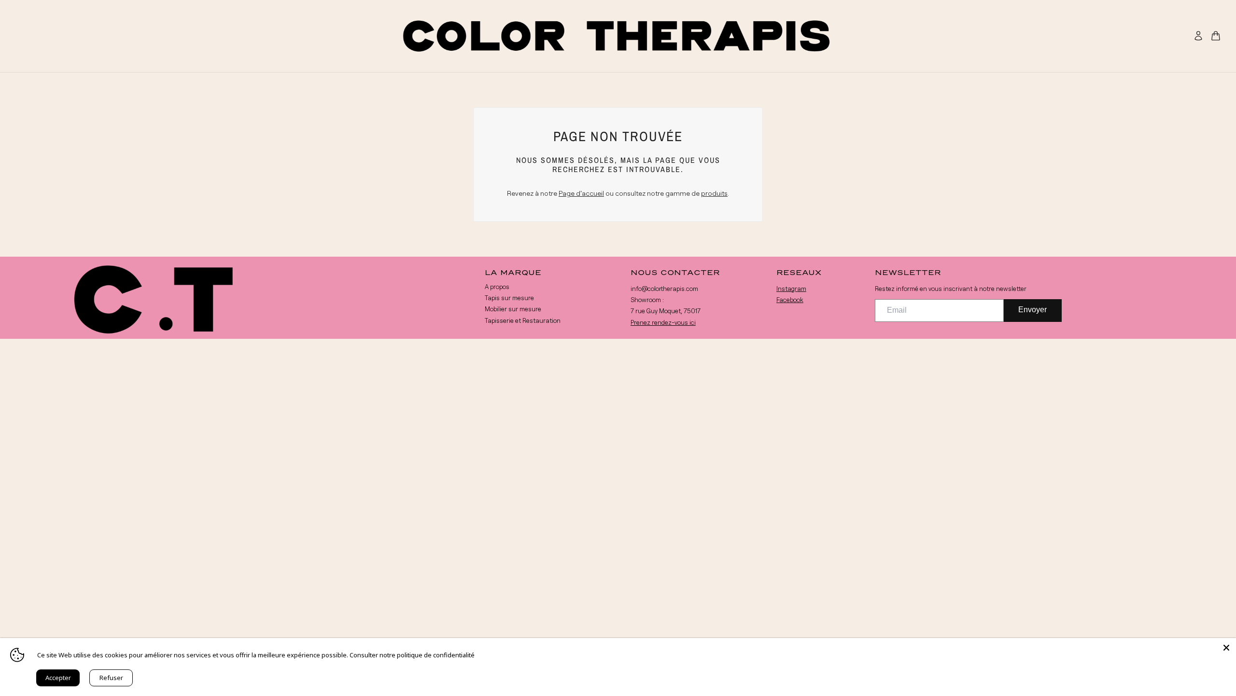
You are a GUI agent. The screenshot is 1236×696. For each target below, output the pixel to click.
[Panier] (1216, 36)
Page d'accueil (581, 193)
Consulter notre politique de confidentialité (412, 655)
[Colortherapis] (618, 36)
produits (714, 193)
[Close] (1226, 647)
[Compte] (1198, 36)
